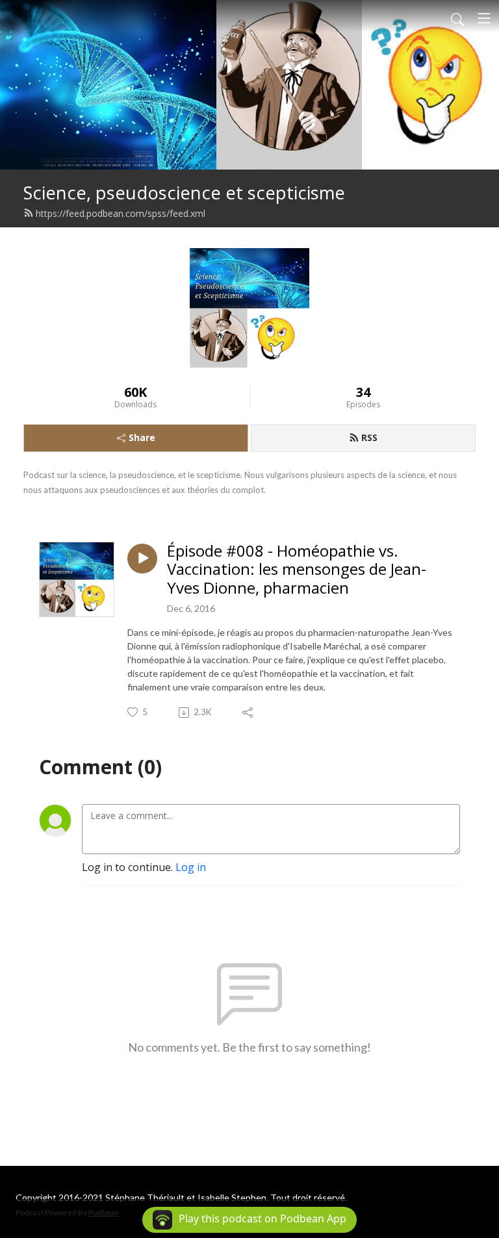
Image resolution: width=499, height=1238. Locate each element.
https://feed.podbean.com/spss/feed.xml (120, 213)
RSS (369, 437)
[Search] (457, 18)
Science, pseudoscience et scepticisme (184, 193)
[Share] (248, 712)
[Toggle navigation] (484, 18)
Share (142, 437)
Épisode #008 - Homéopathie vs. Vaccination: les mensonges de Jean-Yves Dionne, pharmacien (296, 570)
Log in (190, 867)
